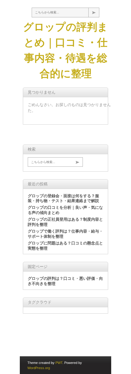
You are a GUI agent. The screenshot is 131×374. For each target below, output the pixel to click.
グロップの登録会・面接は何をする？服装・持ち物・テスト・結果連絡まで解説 (63, 198)
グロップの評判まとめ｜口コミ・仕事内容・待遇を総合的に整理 (65, 50)
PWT (58, 363)
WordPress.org (38, 368)
